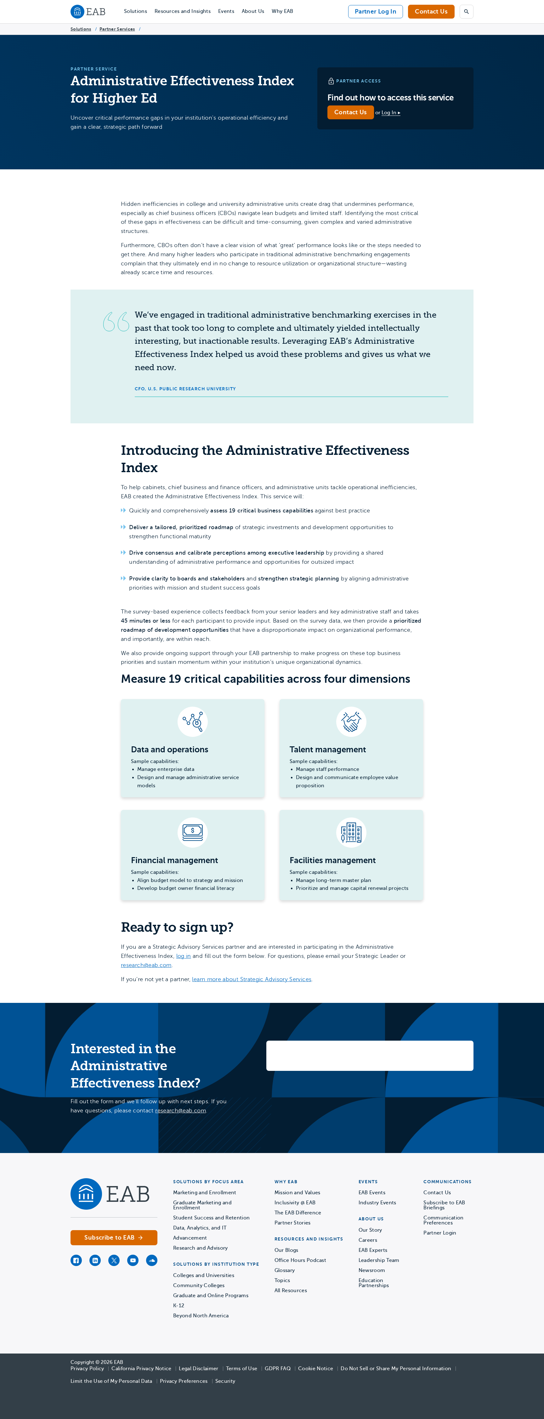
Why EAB (282, 11)
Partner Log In (375, 11)
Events (226, 11)
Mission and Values (297, 1193)
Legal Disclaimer (198, 1368)
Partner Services (117, 28)
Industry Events (377, 1203)
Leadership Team (379, 1260)
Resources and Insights (183, 11)
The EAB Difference (298, 1213)
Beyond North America (201, 1316)
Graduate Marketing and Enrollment (202, 1205)
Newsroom (372, 1270)
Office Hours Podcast (300, 1260)
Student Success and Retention (211, 1218)
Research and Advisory (200, 1248)
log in (183, 956)
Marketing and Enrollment (204, 1193)
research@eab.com (146, 965)
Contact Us (431, 11)
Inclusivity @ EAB (295, 1203)
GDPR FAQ (278, 1368)
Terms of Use (242, 1368)
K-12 (178, 1306)
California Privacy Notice (141, 1368)
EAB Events (372, 1193)
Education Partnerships (374, 1283)
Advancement (190, 1238)
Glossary (285, 1270)
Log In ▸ (391, 113)
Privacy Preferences (184, 1381)
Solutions (135, 11)
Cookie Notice (315, 1368)
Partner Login (439, 1233)
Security (225, 1381)
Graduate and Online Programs (210, 1295)
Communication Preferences (443, 1220)
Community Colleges (199, 1285)
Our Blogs (286, 1250)
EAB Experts (373, 1250)
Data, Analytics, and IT (199, 1228)
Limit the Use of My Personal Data (111, 1381)
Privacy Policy (87, 1368)
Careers (368, 1240)
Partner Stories (293, 1223)
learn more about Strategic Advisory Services (251, 979)
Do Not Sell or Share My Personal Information (396, 1368)
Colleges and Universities (203, 1275)
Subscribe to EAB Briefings (444, 1205)
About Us (253, 11)
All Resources (291, 1290)
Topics (282, 1280)
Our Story (370, 1230)
